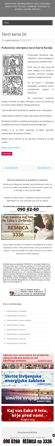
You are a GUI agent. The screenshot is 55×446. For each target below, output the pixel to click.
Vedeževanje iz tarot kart (16, 343)
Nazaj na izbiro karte (10, 148)
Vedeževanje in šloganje (16, 311)
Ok (27, 13)
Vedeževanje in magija (15, 325)
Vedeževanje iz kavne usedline (18, 320)
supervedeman (12, 40)
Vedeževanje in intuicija (15, 330)
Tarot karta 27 (44, 168)
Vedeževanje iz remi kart (16, 339)
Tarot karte (6, 154)
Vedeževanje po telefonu (16, 316)
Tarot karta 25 (10, 168)
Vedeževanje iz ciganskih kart (18, 334)
